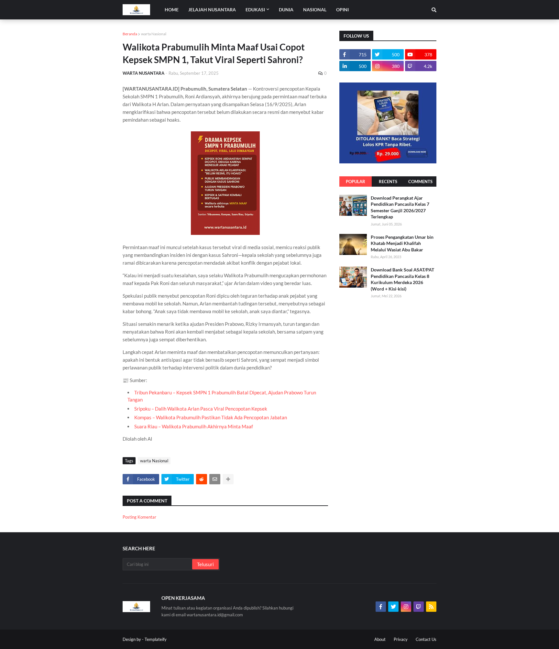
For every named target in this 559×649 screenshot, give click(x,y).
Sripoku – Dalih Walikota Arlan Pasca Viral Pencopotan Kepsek (200, 409)
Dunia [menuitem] (286, 9)
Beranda (130, 33)
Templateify (156, 639)
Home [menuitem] (172, 9)
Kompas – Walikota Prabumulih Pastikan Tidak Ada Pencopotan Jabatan (210, 417)
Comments (420, 181)
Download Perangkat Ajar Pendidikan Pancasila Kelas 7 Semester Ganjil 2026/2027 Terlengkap (400, 207)
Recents (388, 181)
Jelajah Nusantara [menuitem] (212, 9)
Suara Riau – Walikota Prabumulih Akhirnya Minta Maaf (193, 426)
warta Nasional (153, 33)
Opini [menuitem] (342, 9)
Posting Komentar (139, 517)
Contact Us (426, 639)
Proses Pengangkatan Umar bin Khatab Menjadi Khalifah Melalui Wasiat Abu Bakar (402, 243)
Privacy (401, 639)
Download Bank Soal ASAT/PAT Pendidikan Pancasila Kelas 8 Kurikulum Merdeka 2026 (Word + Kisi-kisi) (402, 279)
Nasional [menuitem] (314, 9)
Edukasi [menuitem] (255, 9)
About (380, 639)
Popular (355, 181)
